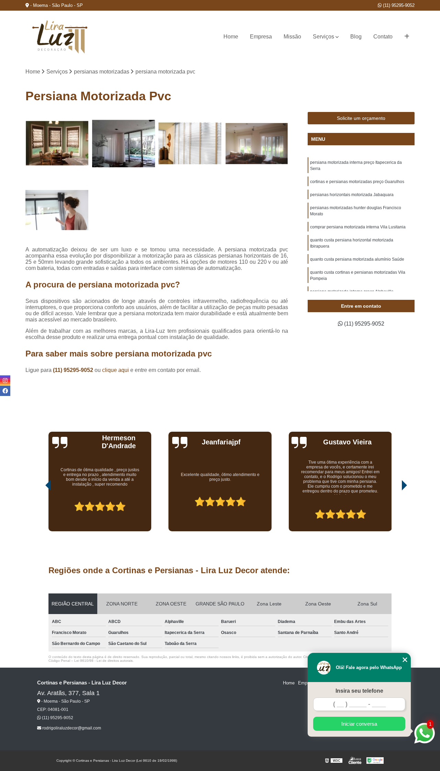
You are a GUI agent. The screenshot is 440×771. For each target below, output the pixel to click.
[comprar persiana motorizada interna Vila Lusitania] (57, 210)
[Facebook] (5, 391)
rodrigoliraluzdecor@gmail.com (71, 728)
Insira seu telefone (359, 691)
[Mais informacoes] (407, 37)
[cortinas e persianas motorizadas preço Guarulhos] (123, 143)
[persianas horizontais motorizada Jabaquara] (190, 143)
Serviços (323, 36)
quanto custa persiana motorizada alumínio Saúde (357, 259)
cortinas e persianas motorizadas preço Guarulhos (357, 181)
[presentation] (38, 511)
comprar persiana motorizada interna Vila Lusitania (358, 227)
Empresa (261, 36)
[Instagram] (5, 380)
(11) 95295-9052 (398, 5)
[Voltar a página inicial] (59, 37)
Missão (292, 36)
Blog (356, 36)
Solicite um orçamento (361, 118)
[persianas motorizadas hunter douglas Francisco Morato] (256, 143)
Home (230, 36)
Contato (383, 36)
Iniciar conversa (359, 724)
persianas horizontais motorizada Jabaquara (352, 194)
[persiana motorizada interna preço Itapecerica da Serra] (57, 143)
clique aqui (115, 370)
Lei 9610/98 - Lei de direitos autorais (103, 660)
